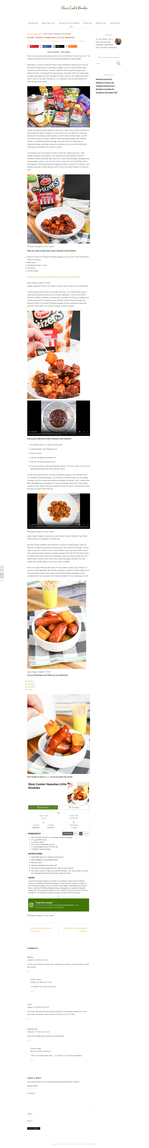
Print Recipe (65, 52)
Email (30, 1121)
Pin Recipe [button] (75, 807)
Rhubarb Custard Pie (104, 79)
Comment (31, 1093)
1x (81, 833)
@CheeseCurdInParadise (64, 905)
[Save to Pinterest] (1, 568)
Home (29, 34)
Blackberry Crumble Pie (105, 89)
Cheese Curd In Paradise (74, 10)
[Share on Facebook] (1, 572)
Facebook (31, 687)
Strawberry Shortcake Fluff (106, 92)
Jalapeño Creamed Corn (105, 86)
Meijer (57, 79)
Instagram (31, 684)
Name (30, 1114)
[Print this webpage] (1, 579)
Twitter (29, 689)
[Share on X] (1, 575)
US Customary (67, 833)
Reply (29, 971)
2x (84, 833)
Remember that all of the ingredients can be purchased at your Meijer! (53, 277)
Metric (76, 833)
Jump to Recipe (53, 52)
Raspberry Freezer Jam (105, 83)
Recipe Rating (32, 1086)
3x (87, 833)
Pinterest (30, 681)
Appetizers (38, 34)
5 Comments (82, 41)
